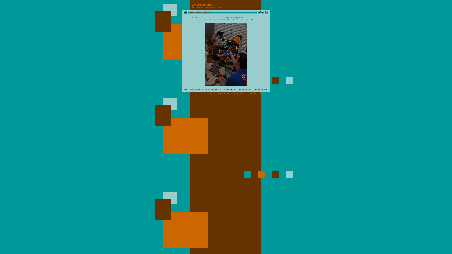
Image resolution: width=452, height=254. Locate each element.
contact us (252, 93)
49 (225, 19)
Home (193, 7)
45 (215, 19)
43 (210, 19)
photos (192, 13)
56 (242, 19)
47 (220, 19)
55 (240, 19)
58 (247, 19)
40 (203, 19)
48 (222, 19)
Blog (205, 7)
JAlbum (259, 93)
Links (220, 7)
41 (205, 19)
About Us (199, 7)
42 (207, 19)
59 (249, 19)
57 (245, 19)
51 (230, 19)
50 (227, 19)
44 (212, 19)
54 (237, 19)
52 (232, 19)
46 (217, 19)
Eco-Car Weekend (204, 13)
